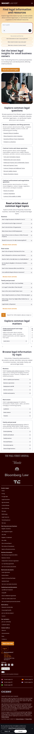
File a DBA (4, 540)
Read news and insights (10, 70)
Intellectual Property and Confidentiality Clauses (16, 162)
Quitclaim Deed (5, 581)
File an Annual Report (7, 543)
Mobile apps (5, 514)
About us (4, 630)
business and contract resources (15, 371)
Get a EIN (4, 534)
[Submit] (29, 30)
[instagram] (9, 665)
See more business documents (9, 566)
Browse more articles (10, 245)
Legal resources (5, 517)
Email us (6, 653)
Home (3, 490)
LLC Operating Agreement (8, 563)
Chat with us (7, 655)
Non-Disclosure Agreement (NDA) (9, 555)
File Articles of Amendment (8, 546)
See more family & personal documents (11, 601)
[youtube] (12, 665)
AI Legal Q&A (5, 496)
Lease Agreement (6, 572)
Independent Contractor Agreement (10, 560)
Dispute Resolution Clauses (11, 174)
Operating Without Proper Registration (14, 139)
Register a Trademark (7, 537)
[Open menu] (32, 3)
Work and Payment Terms (11, 165)
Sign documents (5, 502)
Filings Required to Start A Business (13, 136)
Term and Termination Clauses (12, 157)
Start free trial (8, 643)
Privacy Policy (29, 719)
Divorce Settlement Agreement (9, 595)
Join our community (6, 621)
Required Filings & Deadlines (11, 133)
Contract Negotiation (9, 193)
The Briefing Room (6, 520)
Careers (3, 616)
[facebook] (2, 665)
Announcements (5, 633)
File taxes (4, 511)
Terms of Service (5, 717)
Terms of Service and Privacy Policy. (16, 728)
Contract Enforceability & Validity (12, 196)
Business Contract (6, 558)
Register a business (6, 528)
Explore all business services (8, 549)
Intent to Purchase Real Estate (8, 578)
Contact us (4, 639)
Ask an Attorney (5, 508)
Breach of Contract (9, 190)
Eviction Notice (5, 575)
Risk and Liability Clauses (10, 171)
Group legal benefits (6, 610)
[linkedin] (6, 665)
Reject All (7, 731)
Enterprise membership (7, 607)
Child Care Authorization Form (9, 598)
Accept (21, 731)
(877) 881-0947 (7, 656)
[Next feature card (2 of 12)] (31, 346)
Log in (5, 648)
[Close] (32, 728)
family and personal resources (15, 424)
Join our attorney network (8, 613)
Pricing (3, 493)
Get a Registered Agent (7, 531)
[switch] (3, 672)
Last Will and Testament (7, 589)
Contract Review (5, 505)
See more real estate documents (9, 584)
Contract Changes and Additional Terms (14, 168)
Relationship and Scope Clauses (12, 159)
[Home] (9, 3)
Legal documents (6, 499)
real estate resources (12, 402)
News (3, 636)
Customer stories (6, 624)
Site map (4, 523)
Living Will (4, 592)
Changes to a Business (10, 142)
